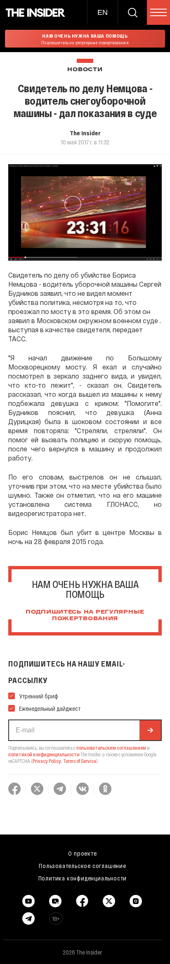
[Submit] (150, 730)
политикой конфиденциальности (44, 754)
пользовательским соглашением (111, 748)
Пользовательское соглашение (82, 865)
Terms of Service (79, 761)
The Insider (85, 133)
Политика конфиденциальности (82, 878)
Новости (84, 69)
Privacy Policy (47, 761)
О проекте (82, 853)
